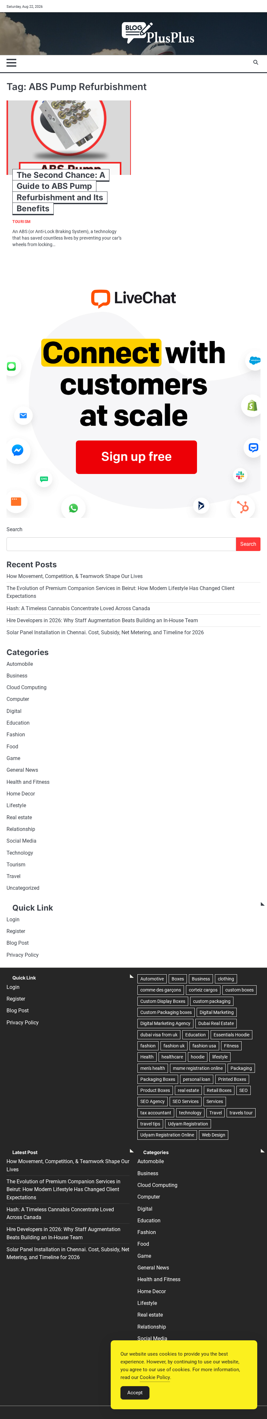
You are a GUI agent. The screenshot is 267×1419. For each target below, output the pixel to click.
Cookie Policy (155, 1377)
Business (17, 676)
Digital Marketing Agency (165, 1023)
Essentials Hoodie (231, 1034)
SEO (243, 1090)
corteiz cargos (203, 989)
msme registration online (198, 1068)
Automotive (152, 978)
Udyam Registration (188, 1123)
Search (14, 529)
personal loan (196, 1079)
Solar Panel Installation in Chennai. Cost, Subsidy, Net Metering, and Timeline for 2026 (105, 633)
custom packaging (212, 1001)
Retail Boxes (219, 1090)
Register (16, 931)
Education (18, 723)
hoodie (197, 1056)
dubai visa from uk (158, 1034)
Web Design (213, 1134)
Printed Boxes (232, 1079)
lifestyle (220, 1056)
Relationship (21, 829)
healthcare (172, 1056)
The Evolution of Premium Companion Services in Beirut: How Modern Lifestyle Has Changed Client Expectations (63, 1190)
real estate (188, 1090)
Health (147, 1056)
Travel (14, 876)
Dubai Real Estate (216, 1023)
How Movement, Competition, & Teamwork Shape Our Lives (75, 576)
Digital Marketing (217, 1012)
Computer (18, 699)
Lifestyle (16, 805)
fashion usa (204, 1045)
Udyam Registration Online (167, 1134)
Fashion (16, 735)
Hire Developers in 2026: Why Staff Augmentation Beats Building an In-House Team (102, 621)
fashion (148, 1045)
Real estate (19, 818)
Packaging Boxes (157, 1079)
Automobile (20, 664)
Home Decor (21, 794)
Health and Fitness (28, 782)
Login (13, 920)
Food (12, 747)
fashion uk (174, 1045)
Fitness (231, 1045)
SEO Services (186, 1101)
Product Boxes (155, 1090)
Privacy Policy (23, 955)
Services (214, 1101)
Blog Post (18, 943)
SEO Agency (152, 1101)
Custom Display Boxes (162, 1001)
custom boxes (239, 989)
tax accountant (155, 1112)
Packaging (241, 1068)
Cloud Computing (27, 687)
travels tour (241, 1112)
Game (13, 758)
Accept (135, 1393)
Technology (20, 853)
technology (190, 1112)
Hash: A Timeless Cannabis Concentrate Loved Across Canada (78, 608)
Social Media (21, 841)
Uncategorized (23, 888)
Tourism (21, 222)
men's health (152, 1068)
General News (22, 770)
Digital (14, 711)
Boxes (178, 978)
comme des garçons (160, 989)
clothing (226, 978)
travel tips (150, 1123)
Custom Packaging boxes (166, 1012)
